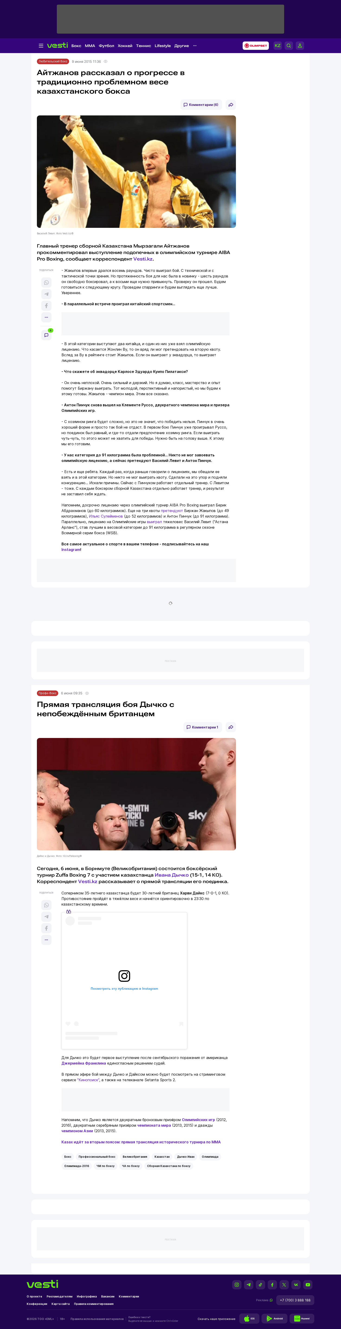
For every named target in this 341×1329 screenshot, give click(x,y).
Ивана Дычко (172, 875)
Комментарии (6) (203, 105)
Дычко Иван (185, 1156)
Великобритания (135, 1156)
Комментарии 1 (205, 727)
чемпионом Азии (77, 1131)
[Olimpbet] (254, 45)
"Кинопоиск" (88, 1080)
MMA (90, 46)
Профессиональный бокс (97, 1156)
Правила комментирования (93, 1304)
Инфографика (87, 1296)
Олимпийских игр (198, 1119)
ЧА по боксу (131, 1166)
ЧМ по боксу (106, 1166)
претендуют (172, 510)
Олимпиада (210, 1156)
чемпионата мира (154, 1125)
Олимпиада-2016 (76, 1166)
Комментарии (129, 1296)
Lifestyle (163, 46)
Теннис (143, 46)
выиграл (154, 521)
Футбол (106, 46)
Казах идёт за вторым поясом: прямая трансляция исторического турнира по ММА (141, 1142)
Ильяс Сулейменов (106, 516)
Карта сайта (60, 1304)
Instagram (70, 549)
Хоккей (125, 46)
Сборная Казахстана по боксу (168, 1166)
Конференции (37, 1304)
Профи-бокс (47, 693)
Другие (181, 46)
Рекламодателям (59, 1296)
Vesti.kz (143, 259)
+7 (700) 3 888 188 (295, 1300)
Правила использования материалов (97, 1319)
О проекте (34, 1296)
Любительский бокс (53, 61)
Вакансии (107, 1296)
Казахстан (162, 1156)
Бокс (76, 46)
